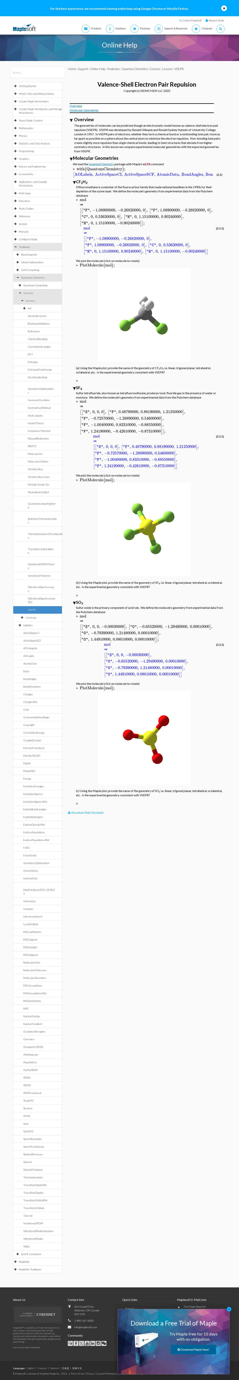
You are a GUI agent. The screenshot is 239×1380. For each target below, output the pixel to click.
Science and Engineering (32, 166)
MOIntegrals (30, 954)
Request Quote (216, 20)
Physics (23, 135)
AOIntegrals (30, 648)
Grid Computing (30, 269)
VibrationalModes (33, 1238)
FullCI (26, 847)
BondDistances (32, 686)
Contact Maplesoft (191, 20)
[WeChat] (103, 1343)
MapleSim (24, 1261)
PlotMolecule (30, 1054)
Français (42, 1368)
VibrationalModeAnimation (38, 1231)
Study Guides (26, 208)
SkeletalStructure (33, 1154)
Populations (30, 1062)
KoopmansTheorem (39, 430)
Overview (28, 1039)
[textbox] (101, 169)
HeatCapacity (35, 415)
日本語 (65, 1368)
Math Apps (25, 193)
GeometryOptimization (36, 863)
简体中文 (77, 1368)
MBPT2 (32, 446)
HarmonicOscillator (39, 400)
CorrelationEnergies (39, 346)
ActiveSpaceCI (31, 632)
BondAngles (30, 678)
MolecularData (31, 962)
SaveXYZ (28, 1131)
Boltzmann (34, 331)
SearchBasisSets (32, 1139)
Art (30, 308)
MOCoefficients (32, 931)
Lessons (30, 300)
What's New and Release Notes (36, 93)
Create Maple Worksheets (34, 101)
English (30, 1368)
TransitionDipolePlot (35, 1185)
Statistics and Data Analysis (34, 143)
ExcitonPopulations (34, 832)
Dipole (27, 763)
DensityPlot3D (31, 755)
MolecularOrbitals (38, 461)
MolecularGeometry (34, 977)
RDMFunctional (32, 1092)
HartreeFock (30, 878)
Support (83, 69)
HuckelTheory (36, 423)
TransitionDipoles (33, 1192)
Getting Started (27, 86)
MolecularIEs (35, 453)
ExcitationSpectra (33, 794)
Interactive (29, 901)
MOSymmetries (32, 1000)
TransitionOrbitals (33, 1208)
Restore (27, 1108)
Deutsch (54, 1368)
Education (24, 200)
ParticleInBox (35, 469)
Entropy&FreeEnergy (40, 369)
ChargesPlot (30, 701)
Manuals (24, 231)
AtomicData (30, 663)
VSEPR (31, 609)
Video (26, 1246)
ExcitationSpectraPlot (35, 801)
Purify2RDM (30, 1069)
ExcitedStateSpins (33, 817)
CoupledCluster (32, 740)
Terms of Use (77, 1373)
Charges (28, 694)
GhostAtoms (30, 870)
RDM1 (27, 1077)
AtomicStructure (37, 315)
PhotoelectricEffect (38, 492)
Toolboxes (24, 246)
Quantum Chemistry (33, 277)
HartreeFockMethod (39, 407)
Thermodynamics (33, 1177)
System (23, 223)
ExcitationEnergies (33, 786)
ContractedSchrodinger (36, 717)
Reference (24, 216)
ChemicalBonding (37, 339)
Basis (26, 671)
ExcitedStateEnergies (35, 809)
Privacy (90, 1373)
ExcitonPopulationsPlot (36, 840)
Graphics (24, 158)
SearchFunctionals (33, 1146)
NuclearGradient (32, 1023)
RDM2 (27, 1085)
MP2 (26, 1008)
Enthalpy (33, 362)
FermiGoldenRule (37, 377)
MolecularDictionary (34, 970)
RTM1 (26, 1116)
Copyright (29, 724)
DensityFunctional (33, 747)
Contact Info (76, 1299)
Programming (26, 151)
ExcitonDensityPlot (34, 824)
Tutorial (27, 1215)
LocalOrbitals (30, 924)
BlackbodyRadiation (39, 323)
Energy (27, 778)
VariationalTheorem (39, 575)
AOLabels (28, 655)
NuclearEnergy (31, 1016)
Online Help (97, 69)
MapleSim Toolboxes (30, 1269)
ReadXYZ (28, 1100)
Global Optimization (32, 262)
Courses (28, 292)
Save (26, 1123)
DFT (30, 354)
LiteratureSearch (32, 916)
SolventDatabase (33, 1169)
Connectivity (26, 174)
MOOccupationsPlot (35, 993)
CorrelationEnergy (33, 732)
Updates (28, 625)
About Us (19, 1299)
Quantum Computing (35, 285)
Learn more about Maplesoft (26, 1347)
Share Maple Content (31, 120)
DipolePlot (29, 771)
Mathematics (26, 128)
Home (72, 69)
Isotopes (28, 908)
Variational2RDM (33, 1223)
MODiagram (30, 939)
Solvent (27, 1162)
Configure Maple (28, 239)
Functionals (30, 855)
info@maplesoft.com (85, 1327)
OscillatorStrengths (34, 1031)
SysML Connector (31, 1254)
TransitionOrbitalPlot (35, 1200)
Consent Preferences (106, 1373)
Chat (26, 709)
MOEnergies (30, 947)
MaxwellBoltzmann (38, 438)
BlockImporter (29, 254)
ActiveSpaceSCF (32, 640)
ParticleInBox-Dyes (39, 476)
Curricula (31, 617)
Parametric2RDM (33, 1046)
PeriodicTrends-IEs (38, 484)
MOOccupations (32, 985)
